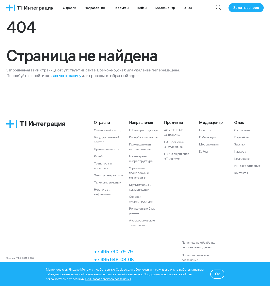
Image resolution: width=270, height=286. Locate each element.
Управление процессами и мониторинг (139, 173)
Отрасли (69, 8)
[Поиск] (218, 7)
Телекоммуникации (107, 182)
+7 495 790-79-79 (113, 251)
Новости (205, 130)
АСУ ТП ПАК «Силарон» (173, 132)
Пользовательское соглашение (196, 257)
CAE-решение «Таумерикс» (174, 144)
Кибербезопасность (143, 137)
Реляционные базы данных (142, 210)
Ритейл (99, 156)
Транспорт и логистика (103, 165)
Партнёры (241, 137)
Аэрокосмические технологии (142, 222)
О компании (242, 130)
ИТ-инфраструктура (143, 130)
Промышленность (106, 149)
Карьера (240, 151)
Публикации (207, 137)
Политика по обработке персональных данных (199, 244)
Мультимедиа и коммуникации (140, 187)
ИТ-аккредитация (247, 166)
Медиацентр (165, 8)
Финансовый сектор (108, 130)
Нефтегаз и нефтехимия (102, 191)
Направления (95, 8)
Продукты (121, 8)
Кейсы (142, 8)
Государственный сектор (107, 139)
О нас (187, 8)
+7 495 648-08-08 (114, 259)
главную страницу (65, 75)
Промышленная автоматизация (140, 146)
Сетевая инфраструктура (141, 199)
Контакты (241, 173)
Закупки (239, 144)
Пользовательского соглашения (108, 279)
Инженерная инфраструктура (141, 158)
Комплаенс (242, 159)
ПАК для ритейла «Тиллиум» (177, 156)
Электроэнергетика (108, 175)
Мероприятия (208, 144)
